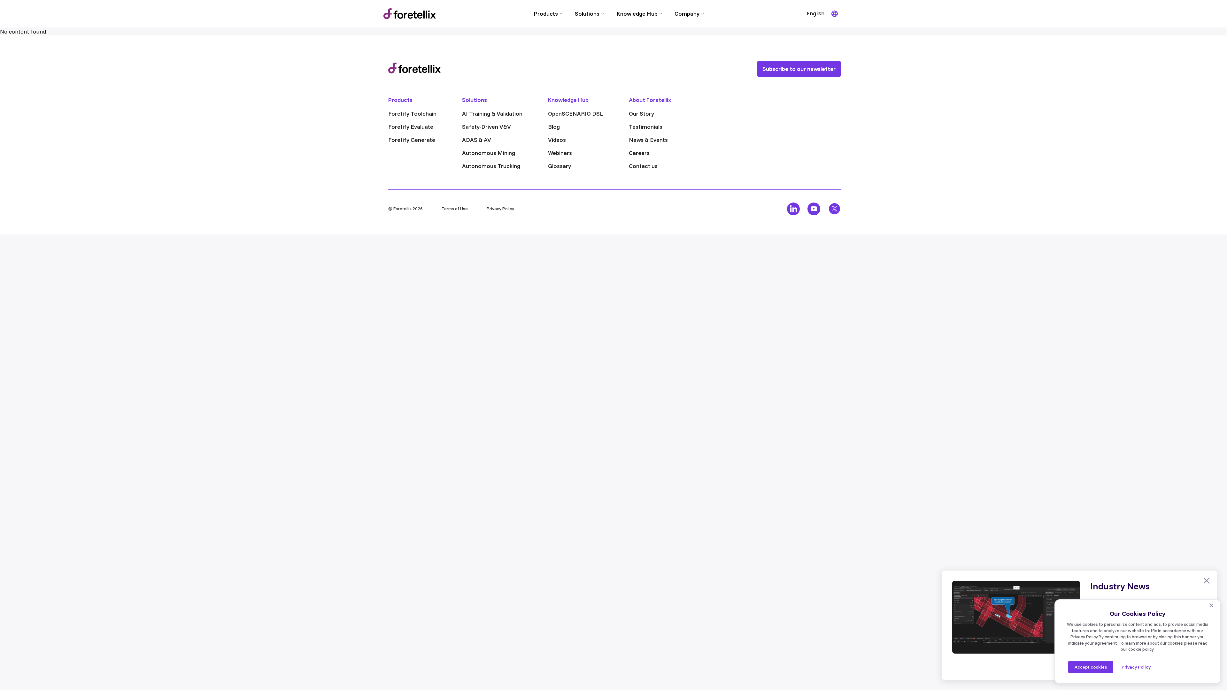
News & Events (648, 139)
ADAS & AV (476, 139)
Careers (639, 153)
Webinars (560, 153)
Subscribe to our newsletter (799, 69)
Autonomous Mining (488, 153)
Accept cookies (1091, 667)
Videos (557, 139)
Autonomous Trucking (491, 166)
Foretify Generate (411, 139)
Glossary (559, 166)
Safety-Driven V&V (486, 126)
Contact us (643, 166)
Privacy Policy (500, 208)
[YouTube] (813, 209)
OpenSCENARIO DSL (575, 113)
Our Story (641, 113)
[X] (834, 209)
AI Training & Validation (492, 113)
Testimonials (645, 126)
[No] (1211, 605)
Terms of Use (455, 208)
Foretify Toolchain (412, 113)
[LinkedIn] (793, 209)
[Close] (1206, 581)
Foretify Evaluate (410, 126)
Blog (554, 126)
